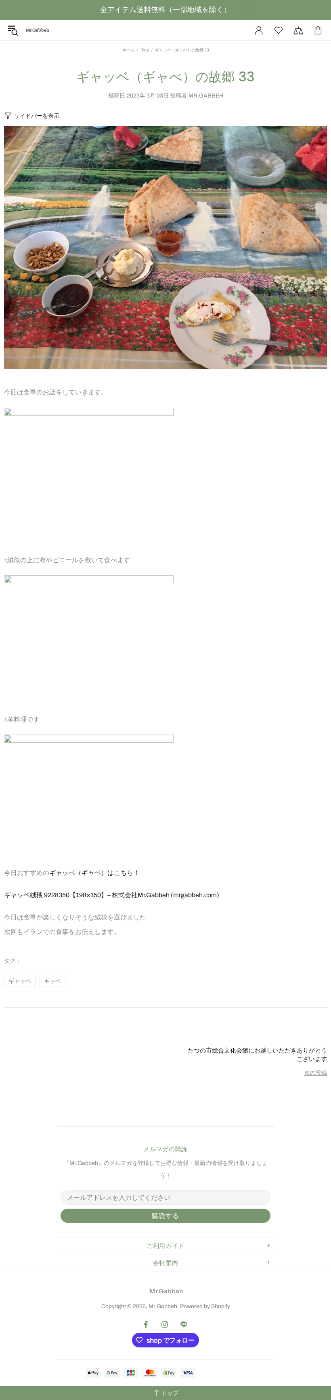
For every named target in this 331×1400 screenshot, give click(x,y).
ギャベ (52, 981)
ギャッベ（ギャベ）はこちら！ (94, 872)
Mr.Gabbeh (166, 1291)
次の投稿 (315, 1073)
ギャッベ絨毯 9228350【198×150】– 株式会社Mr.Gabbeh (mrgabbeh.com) (111, 895)
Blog (144, 50)
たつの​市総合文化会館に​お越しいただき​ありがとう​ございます (257, 1054)
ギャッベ (19, 981)
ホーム (128, 50)
